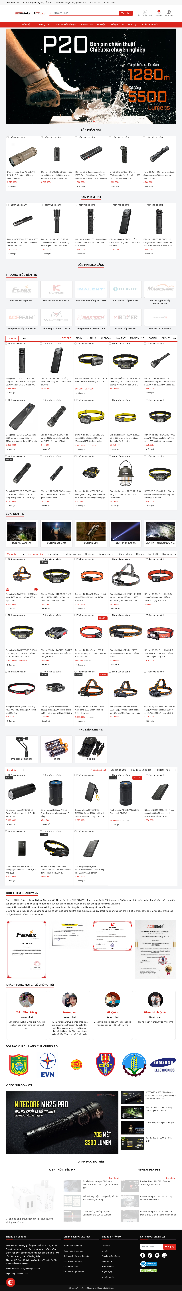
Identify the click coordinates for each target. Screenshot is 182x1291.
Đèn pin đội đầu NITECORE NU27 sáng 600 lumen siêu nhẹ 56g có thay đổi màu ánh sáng (125, 438)
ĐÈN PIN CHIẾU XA (126, 543)
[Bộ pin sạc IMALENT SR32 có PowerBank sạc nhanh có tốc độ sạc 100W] (22, 790)
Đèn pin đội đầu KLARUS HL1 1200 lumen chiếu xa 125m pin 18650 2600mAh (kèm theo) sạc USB (125, 597)
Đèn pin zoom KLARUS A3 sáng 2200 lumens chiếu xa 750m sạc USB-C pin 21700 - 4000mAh (55, 242)
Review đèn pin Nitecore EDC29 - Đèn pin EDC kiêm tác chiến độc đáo (158, 1213)
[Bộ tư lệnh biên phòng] (19, 1065)
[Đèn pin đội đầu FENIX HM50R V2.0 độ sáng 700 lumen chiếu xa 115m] (125, 630)
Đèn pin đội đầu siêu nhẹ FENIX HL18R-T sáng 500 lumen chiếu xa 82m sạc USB (90, 653)
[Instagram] (164, 1255)
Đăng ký (169, 1247)
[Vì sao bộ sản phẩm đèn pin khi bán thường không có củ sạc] (33, 1198)
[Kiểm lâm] (77, 1065)
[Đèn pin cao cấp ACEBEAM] (21, 317)
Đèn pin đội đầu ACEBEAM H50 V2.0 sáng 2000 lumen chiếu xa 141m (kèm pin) (89, 709)
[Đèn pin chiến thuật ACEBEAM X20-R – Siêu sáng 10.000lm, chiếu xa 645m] (23, 153)
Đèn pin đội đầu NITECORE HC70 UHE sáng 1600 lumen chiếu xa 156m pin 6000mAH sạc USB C (125, 381)
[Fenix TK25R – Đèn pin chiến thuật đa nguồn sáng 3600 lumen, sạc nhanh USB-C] (159, 153)
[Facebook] (142, 1255)
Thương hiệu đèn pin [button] (21, 274)
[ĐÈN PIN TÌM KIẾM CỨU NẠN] (160, 531)
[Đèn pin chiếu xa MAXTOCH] (91, 317)
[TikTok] (150, 1255)
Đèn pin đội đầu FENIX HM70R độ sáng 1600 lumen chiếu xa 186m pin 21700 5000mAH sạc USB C (159, 709)
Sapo (111, 1288)
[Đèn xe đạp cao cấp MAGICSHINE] (160, 289)
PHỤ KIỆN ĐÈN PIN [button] (91, 729)
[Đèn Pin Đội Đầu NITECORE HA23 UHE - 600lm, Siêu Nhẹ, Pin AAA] (91, 359)
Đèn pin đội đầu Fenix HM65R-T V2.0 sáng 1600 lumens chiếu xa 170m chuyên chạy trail (158, 653)
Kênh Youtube (108, 1266)
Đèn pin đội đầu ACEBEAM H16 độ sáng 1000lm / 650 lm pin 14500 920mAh (90, 597)
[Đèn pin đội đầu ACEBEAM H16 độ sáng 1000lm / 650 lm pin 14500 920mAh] (91, 575)
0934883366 (22, 1274)
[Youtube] (157, 1255)
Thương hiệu (44, 24)
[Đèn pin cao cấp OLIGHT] (125, 289)
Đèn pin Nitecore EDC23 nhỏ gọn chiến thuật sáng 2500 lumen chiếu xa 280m (125, 242)
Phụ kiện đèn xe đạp (21, 759)
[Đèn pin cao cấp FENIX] (21, 289)
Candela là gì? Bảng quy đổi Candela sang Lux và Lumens (97, 1213)
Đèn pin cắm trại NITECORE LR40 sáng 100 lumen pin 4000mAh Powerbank (125, 494)
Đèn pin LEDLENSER (160, 329)
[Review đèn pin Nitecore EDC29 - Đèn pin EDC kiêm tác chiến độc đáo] (130, 1216)
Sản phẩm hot (91, 197)
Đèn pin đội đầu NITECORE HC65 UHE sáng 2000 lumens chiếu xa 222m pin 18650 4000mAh (21, 653)
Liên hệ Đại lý (108, 1277)
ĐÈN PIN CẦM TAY (21, 543)
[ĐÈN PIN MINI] (91, 531)
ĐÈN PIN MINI (91, 543)
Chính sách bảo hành (73, 1261)
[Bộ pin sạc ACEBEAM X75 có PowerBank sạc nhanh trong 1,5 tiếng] (56, 790)
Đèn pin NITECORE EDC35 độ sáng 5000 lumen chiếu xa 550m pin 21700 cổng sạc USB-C (55, 438)
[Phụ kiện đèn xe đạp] (21, 747)
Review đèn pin (148, 1169)
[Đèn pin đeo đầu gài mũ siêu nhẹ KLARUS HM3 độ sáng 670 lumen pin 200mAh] (22, 687)
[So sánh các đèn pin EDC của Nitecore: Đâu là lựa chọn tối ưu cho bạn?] (72, 1186)
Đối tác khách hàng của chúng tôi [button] (32, 1046)
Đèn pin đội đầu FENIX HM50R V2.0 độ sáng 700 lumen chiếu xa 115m (124, 653)
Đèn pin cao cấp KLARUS (56, 301)
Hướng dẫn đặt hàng (73, 1245)
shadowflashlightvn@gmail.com (70, 2)
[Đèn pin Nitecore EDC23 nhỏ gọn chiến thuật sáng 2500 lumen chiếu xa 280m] (125, 220)
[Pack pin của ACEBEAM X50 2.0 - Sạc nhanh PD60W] (125, 790)
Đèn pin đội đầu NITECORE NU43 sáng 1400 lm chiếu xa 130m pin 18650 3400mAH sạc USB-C (56, 597)
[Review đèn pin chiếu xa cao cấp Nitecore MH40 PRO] (130, 1201)
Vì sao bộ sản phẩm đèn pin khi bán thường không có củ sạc (30, 1220)
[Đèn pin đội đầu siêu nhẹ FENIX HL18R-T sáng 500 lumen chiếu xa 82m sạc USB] (91, 630)
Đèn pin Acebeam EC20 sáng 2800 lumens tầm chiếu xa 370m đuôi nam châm (91, 242)
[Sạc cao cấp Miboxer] (125, 317)
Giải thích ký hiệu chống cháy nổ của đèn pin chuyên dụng (100, 1198)
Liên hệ (105, 1251)
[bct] (157, 1264)
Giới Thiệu (106, 1245)
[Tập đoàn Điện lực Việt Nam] (48, 1065)
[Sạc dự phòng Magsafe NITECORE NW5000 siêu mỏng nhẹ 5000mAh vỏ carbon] (91, 847)
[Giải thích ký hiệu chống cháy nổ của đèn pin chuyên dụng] (72, 1201)
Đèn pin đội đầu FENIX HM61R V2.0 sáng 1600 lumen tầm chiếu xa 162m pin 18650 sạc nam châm (125, 709)
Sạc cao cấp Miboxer (125, 328)
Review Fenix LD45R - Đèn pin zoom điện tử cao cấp (155, 1183)
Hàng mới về (117, 24)
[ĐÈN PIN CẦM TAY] (21, 531)
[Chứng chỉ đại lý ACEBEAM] (155, 949)
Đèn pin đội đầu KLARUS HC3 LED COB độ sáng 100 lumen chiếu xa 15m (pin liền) (56, 653)
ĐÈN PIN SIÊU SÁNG (91, 264)
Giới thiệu (27, 24)
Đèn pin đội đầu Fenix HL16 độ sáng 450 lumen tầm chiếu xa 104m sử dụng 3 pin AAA (158, 597)
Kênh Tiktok (107, 1261)
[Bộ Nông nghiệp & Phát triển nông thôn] (134, 1065)
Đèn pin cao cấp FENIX (22, 301)
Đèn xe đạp (85, 24)
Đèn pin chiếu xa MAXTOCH (91, 328)
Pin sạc (56, 759)
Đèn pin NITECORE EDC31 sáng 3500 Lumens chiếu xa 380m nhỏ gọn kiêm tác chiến (55, 494)
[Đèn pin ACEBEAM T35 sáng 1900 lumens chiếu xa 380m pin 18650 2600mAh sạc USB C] (23, 220)
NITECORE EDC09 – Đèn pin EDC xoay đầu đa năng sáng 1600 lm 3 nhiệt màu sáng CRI (125, 175)
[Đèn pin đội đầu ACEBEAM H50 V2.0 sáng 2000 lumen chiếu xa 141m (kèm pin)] (91, 687)
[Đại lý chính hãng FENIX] (26, 949)
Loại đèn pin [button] (15, 513)
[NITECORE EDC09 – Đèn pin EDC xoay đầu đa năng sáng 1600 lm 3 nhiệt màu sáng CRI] (125, 153)
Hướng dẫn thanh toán (73, 1251)
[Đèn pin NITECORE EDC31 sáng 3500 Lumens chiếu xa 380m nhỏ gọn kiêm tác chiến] (56, 472)
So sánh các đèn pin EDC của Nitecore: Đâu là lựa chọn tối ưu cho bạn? (100, 1184)
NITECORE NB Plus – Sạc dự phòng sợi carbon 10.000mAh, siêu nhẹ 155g (21, 869)
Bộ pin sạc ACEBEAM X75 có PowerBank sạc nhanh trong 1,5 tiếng (55, 813)
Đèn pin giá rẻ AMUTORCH (56, 328)
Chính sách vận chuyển (74, 1272)
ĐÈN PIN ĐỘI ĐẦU (56, 543)
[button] (24, 338)
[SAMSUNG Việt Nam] (163, 1065)
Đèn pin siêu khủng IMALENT (91, 300)
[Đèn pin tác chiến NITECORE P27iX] (91, 76)
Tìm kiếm (125, 13)
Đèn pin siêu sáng (65, 24)
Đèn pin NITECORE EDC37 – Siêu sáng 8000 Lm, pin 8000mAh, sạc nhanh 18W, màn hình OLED (56, 175)
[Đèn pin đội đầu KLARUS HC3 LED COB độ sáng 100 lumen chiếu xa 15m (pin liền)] (56, 630)
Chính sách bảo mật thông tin (76, 1256)
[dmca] (158, 1270)
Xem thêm (12, 338)
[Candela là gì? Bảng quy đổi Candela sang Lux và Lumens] (72, 1216)
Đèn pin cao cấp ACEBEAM (22, 328)
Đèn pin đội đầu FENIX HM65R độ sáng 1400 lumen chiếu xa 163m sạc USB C (21, 597)
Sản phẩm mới (91, 129)
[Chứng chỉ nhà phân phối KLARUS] (112, 936)
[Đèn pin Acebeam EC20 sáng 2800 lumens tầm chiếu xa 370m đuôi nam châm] (91, 220)
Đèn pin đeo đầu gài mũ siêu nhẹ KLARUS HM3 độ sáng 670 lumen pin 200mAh (21, 709)
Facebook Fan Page (111, 1256)
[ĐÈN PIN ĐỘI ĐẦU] (56, 531)
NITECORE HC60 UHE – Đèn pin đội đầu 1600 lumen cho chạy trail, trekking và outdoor (159, 494)
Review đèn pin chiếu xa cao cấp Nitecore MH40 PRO (156, 1198)
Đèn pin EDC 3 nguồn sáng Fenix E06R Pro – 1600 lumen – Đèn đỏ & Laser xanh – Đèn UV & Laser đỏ (91, 175)
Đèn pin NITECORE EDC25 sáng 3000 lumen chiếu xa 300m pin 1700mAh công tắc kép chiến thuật (21, 438)
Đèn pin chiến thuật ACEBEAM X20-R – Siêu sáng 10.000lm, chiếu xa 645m (21, 175)
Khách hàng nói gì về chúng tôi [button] (30, 984)
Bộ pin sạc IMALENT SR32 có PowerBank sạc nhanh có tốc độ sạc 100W (20, 813)
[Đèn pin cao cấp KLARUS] (56, 289)
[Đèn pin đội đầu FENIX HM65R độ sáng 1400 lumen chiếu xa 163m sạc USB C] (22, 575)
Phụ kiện (101, 24)
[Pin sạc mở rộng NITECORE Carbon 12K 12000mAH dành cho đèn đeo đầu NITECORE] (56, 847)
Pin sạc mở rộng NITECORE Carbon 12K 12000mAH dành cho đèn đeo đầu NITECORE (55, 869)
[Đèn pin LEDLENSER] (160, 317)
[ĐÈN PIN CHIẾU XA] (125, 531)
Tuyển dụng (107, 1272)
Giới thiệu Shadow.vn (22, 893)
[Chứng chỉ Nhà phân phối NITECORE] (69, 934)
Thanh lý (132, 24)
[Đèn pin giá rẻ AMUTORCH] (56, 317)
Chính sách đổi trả (72, 1266)
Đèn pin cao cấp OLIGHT (125, 300)
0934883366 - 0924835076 (102, 2)
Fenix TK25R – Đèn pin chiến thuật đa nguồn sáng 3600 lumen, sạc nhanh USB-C (158, 175)
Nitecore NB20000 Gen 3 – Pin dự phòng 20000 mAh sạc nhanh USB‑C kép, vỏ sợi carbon (159, 813)
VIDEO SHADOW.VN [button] (19, 1085)
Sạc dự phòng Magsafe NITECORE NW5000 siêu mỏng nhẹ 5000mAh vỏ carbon (89, 869)
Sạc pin (91, 759)
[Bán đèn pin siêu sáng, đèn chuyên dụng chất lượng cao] (26, 13)
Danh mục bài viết (91, 1161)
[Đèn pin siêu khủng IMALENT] (91, 289)
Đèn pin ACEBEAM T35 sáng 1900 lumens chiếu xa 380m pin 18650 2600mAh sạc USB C (22, 242)
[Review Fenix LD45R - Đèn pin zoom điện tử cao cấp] (130, 1186)
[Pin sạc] (56, 747)
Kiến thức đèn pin (62, 1169)
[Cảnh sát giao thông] (105, 1065)
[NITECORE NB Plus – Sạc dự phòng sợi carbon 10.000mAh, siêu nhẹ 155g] (22, 847)
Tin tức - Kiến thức (149, 24)
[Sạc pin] (91, 747)
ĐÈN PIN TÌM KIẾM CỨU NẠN (160, 543)
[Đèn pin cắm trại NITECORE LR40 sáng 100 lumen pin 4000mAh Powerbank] (125, 472)
